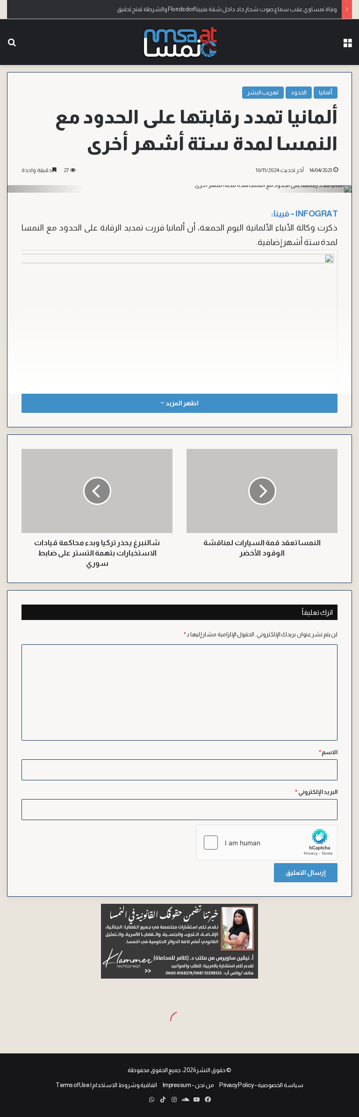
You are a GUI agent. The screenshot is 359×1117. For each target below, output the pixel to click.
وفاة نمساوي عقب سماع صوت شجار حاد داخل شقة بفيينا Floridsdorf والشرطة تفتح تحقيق (227, 9)
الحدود (299, 92)
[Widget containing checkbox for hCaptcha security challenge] (266, 842)
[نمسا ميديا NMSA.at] (179, 42)
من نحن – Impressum (188, 1084)
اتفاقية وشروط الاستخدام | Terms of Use (106, 1084)
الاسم (328, 752)
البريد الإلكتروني (316, 791)
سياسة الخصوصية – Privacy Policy (261, 1084)
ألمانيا (325, 92)
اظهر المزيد (181, 403)
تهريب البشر (263, 92)
